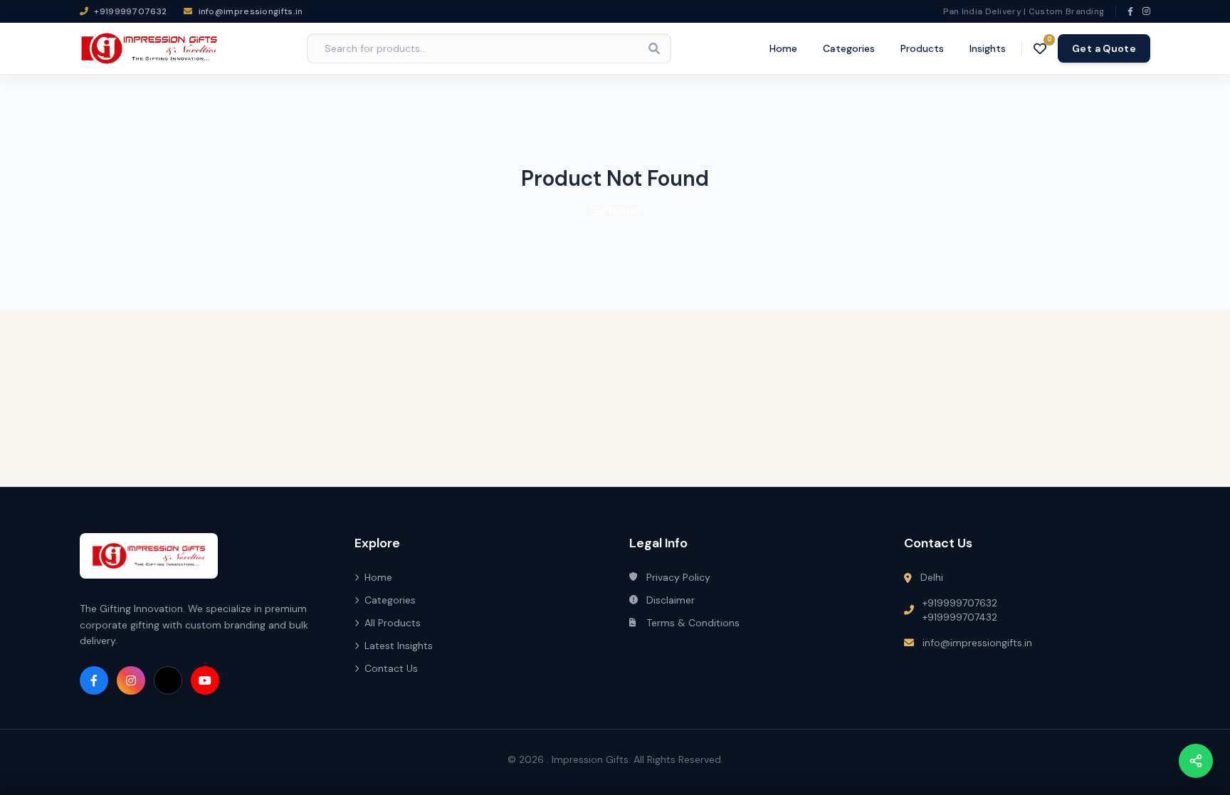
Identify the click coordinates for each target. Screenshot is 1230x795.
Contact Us (391, 668)
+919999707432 (959, 617)
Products (922, 48)
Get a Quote (1104, 48)
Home (783, 48)
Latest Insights (398, 645)
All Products (392, 622)
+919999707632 (959, 602)
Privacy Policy (678, 577)
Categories (849, 48)
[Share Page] (1196, 761)
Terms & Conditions (693, 622)
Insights (987, 48)
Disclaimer (670, 600)
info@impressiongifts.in (977, 642)
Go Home (615, 211)
